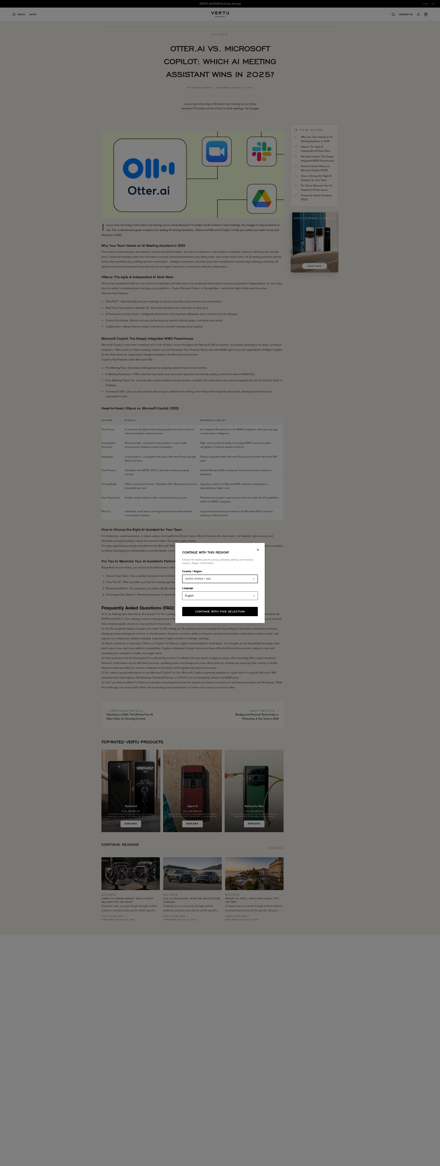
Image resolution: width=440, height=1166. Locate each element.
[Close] (257, 549)
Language (187, 588)
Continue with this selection (220, 611)
